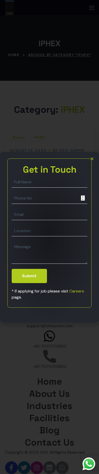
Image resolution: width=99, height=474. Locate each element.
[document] (49, 237)
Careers (76, 291)
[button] (92, 159)
